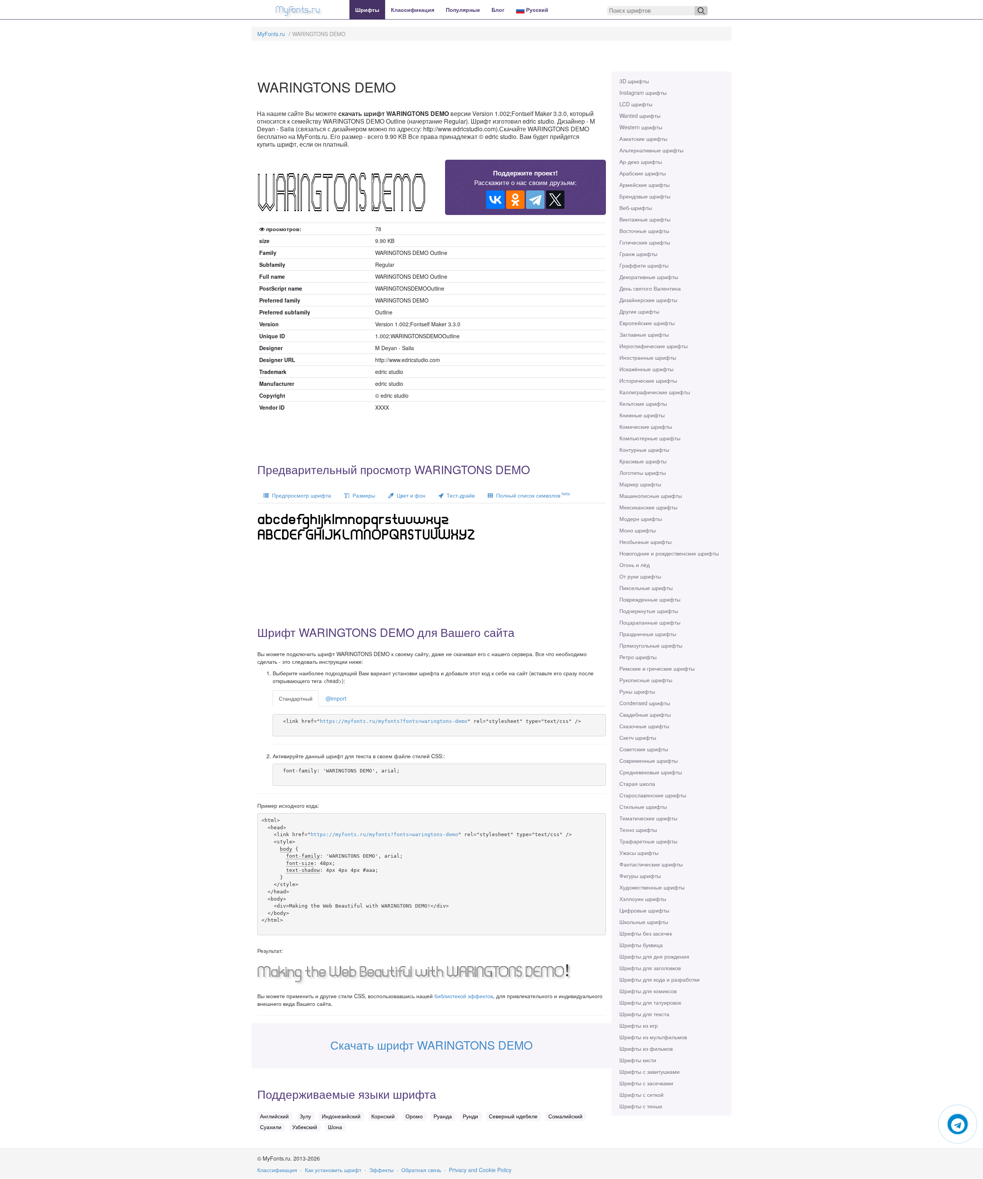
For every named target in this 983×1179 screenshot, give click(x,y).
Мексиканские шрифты (648, 507)
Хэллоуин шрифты (642, 899)
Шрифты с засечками (646, 1083)
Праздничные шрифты (647, 634)
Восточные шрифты (644, 231)
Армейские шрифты (644, 185)
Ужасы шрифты (639, 853)
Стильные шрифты (643, 806)
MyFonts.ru (271, 34)
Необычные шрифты (645, 542)
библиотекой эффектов (463, 996)
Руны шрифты (637, 691)
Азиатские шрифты (643, 138)
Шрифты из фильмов (646, 1048)
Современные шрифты (648, 760)
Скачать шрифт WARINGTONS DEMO (431, 1045)
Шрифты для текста (644, 1014)
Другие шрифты (639, 311)
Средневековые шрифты (650, 772)
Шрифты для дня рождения (654, 956)
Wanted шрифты (639, 115)
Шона (335, 1127)
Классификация (412, 9)
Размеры (362, 495)
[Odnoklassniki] (515, 199)
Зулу (305, 1116)
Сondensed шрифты (644, 703)
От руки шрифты (640, 576)
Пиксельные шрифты (646, 588)
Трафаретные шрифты (648, 841)
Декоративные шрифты (648, 277)
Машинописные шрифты (650, 495)
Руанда (443, 1116)
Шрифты (367, 9)
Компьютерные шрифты (649, 438)
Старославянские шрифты (652, 795)
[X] (555, 199)
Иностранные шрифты (647, 357)
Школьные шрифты (643, 922)
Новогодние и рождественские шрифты (669, 553)
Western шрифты (640, 127)
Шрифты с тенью (640, 1106)
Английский (274, 1116)
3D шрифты (634, 81)
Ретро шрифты (638, 657)
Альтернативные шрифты (651, 150)
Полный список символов (531, 495)
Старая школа (637, 783)
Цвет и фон (409, 495)
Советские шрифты (643, 749)
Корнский (383, 1116)
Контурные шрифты (644, 449)
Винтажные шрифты (644, 219)
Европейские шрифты (647, 323)
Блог (498, 9)
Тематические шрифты (648, 818)
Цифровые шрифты (644, 910)
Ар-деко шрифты (640, 161)
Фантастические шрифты (651, 864)
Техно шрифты (638, 829)
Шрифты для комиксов (648, 991)
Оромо (414, 1116)
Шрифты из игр (638, 1025)
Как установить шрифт (333, 1170)
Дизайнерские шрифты (648, 300)
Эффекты (381, 1170)
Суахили (270, 1127)
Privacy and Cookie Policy (480, 1170)
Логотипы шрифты (642, 472)
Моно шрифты (637, 530)
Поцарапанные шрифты (649, 622)
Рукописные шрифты (645, 680)
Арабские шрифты (642, 173)
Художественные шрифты (652, 887)
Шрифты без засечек (645, 933)
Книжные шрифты (642, 415)
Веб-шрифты (635, 208)
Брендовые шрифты (644, 196)
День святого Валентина (650, 288)
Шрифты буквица (641, 945)
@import (336, 698)
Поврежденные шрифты (649, 599)
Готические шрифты (644, 242)
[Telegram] (535, 199)
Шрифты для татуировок (650, 1002)
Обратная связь (421, 1170)
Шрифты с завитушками (649, 1071)
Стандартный (296, 698)
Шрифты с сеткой (641, 1094)
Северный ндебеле (513, 1116)
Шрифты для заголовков (650, 968)
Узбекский (304, 1127)
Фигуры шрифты (640, 876)
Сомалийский (565, 1116)
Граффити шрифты (644, 265)
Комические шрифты (645, 426)
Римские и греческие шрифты (657, 668)
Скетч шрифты (637, 737)
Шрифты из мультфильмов (653, 1037)
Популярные (463, 9)
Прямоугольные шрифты (650, 645)
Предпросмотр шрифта (300, 495)
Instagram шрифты (643, 92)
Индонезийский (341, 1116)
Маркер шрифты (640, 484)
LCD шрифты (635, 104)
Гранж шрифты (638, 254)
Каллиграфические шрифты (654, 392)
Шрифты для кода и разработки (659, 979)
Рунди (470, 1116)
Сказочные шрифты (644, 726)
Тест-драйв (459, 495)
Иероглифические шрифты (653, 346)
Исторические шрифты (648, 380)
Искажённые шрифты (646, 369)
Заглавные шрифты (644, 334)
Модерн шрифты (640, 519)
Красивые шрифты (643, 461)
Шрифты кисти (637, 1060)
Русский (536, 9)
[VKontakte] (495, 199)
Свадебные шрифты (645, 714)
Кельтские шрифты (643, 403)
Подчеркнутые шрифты (648, 611)
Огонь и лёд (634, 565)
